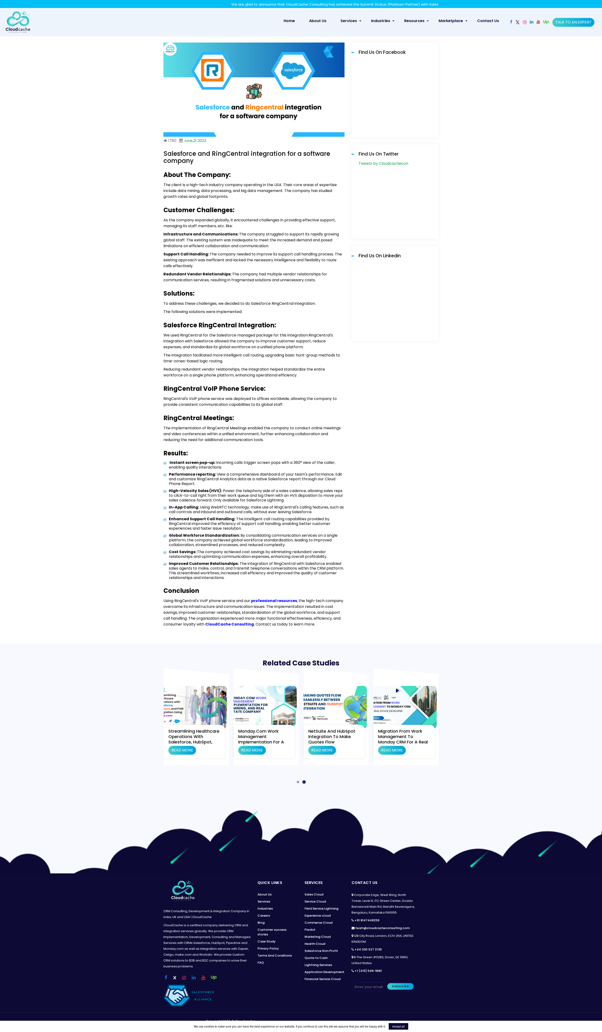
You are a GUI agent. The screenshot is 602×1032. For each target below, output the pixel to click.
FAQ (260, 962)
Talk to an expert (573, 22)
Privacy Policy (268, 948)
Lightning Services (318, 965)
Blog (261, 922)
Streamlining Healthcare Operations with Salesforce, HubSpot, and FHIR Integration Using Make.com (193, 742)
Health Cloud (315, 944)
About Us (317, 20)
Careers (263, 915)
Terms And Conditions (274, 955)
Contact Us (488, 20)
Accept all (398, 1026)
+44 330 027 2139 (368, 949)
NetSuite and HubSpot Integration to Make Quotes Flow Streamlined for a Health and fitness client (334, 742)
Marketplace (451, 20)
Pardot (310, 929)
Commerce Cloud (319, 922)
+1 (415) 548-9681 (368, 971)
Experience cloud (318, 915)
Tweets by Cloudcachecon (383, 163)
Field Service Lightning (321, 908)
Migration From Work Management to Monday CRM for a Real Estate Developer (403, 739)
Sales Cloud (314, 894)
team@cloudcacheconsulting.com (382, 928)
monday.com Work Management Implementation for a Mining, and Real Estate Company (262, 742)
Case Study (266, 941)
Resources (414, 20)
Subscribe (400, 986)
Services (349, 20)
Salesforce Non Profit (321, 951)
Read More (182, 750)
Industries (380, 20)
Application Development (324, 972)
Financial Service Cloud (323, 979)
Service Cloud (315, 901)
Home (291, 20)
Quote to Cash (316, 958)
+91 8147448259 (367, 920)
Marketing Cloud (318, 936)
